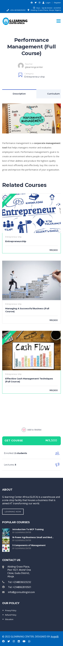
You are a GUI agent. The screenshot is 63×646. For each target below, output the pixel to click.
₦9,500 (51, 440)
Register (57, 3)
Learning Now (13, 511)
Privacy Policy (10, 610)
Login (48, 2)
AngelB (55, 636)
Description (19, 93)
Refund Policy (10, 615)
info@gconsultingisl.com (21, 592)
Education (9, 619)
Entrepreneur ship (34, 76)
